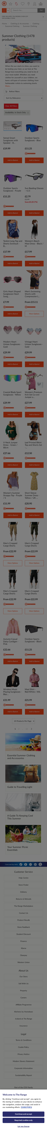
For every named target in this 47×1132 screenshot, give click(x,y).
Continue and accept (23, 1114)
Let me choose (23, 1126)
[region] (23, 1111)
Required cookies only (23, 1120)
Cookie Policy (26, 1107)
